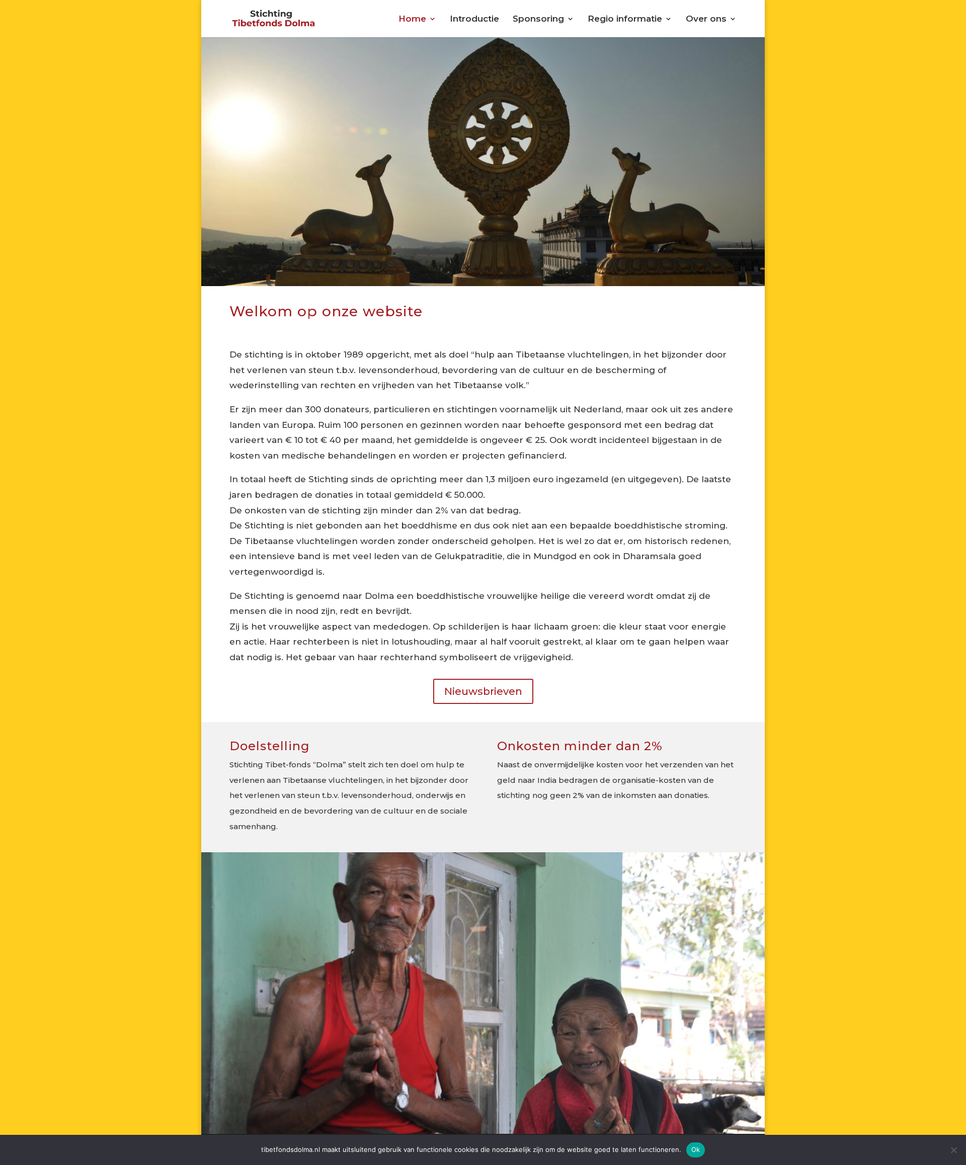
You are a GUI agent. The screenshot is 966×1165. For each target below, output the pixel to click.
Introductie (474, 19)
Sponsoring (538, 19)
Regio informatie (625, 19)
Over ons (706, 19)
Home (412, 19)
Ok (695, 1149)
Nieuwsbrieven (483, 691)
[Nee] (953, 1150)
